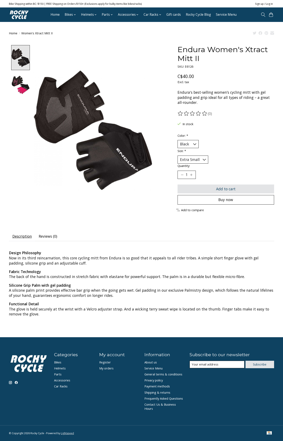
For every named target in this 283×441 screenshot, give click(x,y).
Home (55, 14)
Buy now (225, 199)
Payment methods (157, 386)
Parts (58, 374)
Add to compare (192, 210)
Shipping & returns (157, 392)
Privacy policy (153, 380)
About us (150, 362)
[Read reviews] (193, 113)
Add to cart (226, 188)
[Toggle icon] (263, 14)
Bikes (57, 362)
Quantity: (184, 166)
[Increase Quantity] (191, 175)
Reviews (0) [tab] (48, 236)
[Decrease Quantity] (182, 175)
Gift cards (173, 14)
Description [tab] (22, 236)
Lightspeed (67, 433)
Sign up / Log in (264, 4)
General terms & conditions (163, 374)
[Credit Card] (269, 433)
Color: (183, 135)
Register (105, 362)
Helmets (60, 368)
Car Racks (61, 386)
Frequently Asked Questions (163, 398)
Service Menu (226, 14)
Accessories (62, 380)
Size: (182, 151)
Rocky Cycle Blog (198, 14)
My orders (106, 368)
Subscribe (259, 364)
